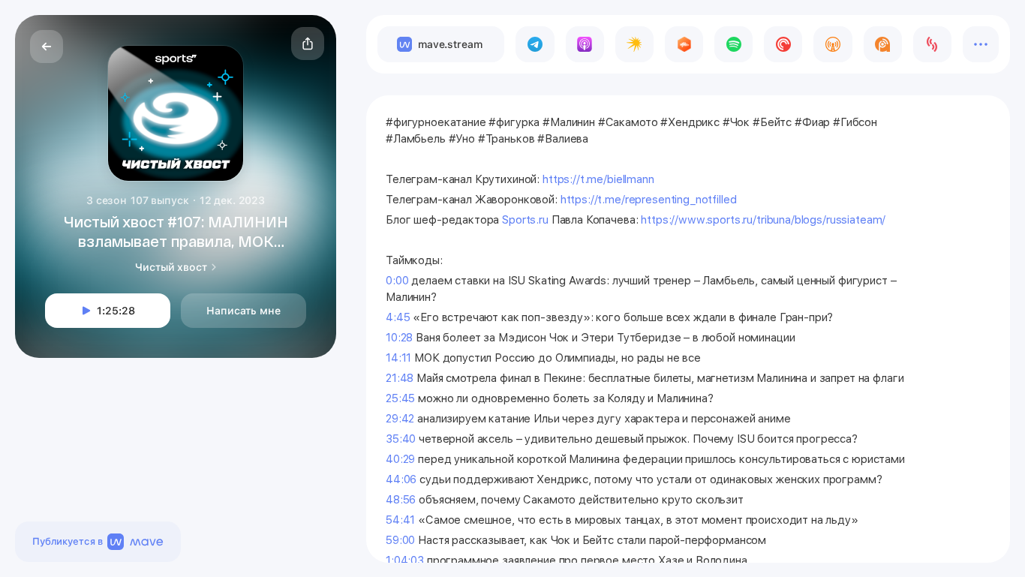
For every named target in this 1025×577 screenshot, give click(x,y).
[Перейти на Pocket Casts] (783, 44)
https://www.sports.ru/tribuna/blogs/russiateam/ (763, 220)
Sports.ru (525, 220)
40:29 (400, 459)
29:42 (400, 418)
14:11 (398, 358)
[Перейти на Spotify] (733, 44)
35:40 (401, 439)
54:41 (400, 520)
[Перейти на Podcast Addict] (883, 44)
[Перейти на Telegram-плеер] (535, 44)
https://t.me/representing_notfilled (649, 199)
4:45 (398, 317)
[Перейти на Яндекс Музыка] (634, 44)
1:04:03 (405, 560)
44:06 (401, 479)
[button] (307, 43)
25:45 (400, 398)
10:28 (399, 337)
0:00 (397, 280)
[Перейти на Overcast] (832, 44)
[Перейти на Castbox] (684, 44)
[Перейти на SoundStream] (932, 44)
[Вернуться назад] (46, 46)
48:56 (401, 499)
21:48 (399, 378)
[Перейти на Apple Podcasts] (585, 44)
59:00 (400, 540)
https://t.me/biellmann (598, 179)
